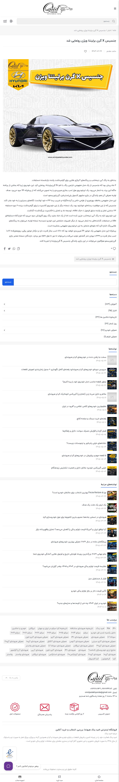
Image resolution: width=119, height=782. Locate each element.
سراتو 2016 (51, 632)
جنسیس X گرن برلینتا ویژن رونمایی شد (93, 259)
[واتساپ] (14, 248)
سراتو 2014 (76, 632)
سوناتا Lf (112, 637)
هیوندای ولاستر (22, 654)
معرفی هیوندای (98, 637)
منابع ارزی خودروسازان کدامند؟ (102, 650)
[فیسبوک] (4, 248)
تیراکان (32, 628)
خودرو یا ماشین (19, 628)
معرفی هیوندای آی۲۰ (14, 641)
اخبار (109, 30)
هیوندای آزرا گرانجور (19, 650)
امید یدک (100, 628)
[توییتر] (9, 248)
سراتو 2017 (39, 632)
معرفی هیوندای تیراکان (83, 645)
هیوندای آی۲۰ (94, 654)
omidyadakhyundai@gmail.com (98, 692)
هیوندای (82, 650)
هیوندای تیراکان (39, 654)
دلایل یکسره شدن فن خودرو (103, 632)
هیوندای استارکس (57, 654)
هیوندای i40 (70, 650)
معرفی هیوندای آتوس (79, 641)
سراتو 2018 (27, 632)
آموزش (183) (111, 304)
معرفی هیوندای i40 (79, 637)
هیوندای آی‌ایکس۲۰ (76, 654)
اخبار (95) (112, 310)
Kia (108, 628)
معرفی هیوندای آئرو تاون (37, 637)
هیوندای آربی (37, 650)
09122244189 (107, 688)
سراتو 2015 (63, 632)
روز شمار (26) (111, 323)
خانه (114, 30)
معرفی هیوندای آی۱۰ (35, 641)
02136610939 (95, 688)
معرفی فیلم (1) (110, 336)
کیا (114, 658)
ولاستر (9, 654)
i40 (114, 628)
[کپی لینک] (18, 248)
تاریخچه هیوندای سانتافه (81, 628)
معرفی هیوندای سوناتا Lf (59, 645)
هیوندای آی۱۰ (110, 654)
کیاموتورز (105, 658)
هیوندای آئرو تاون (54, 650)
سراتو (85, 632)
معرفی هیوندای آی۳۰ (106, 645)
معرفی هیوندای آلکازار (57, 641)
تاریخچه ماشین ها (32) (106, 317)
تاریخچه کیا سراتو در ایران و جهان (52, 628)
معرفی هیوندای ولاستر (36, 645)
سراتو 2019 (15, 632)
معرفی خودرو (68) (109, 330)
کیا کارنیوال (94, 658)
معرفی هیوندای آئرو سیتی (104, 641)
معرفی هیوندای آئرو (59, 637)
